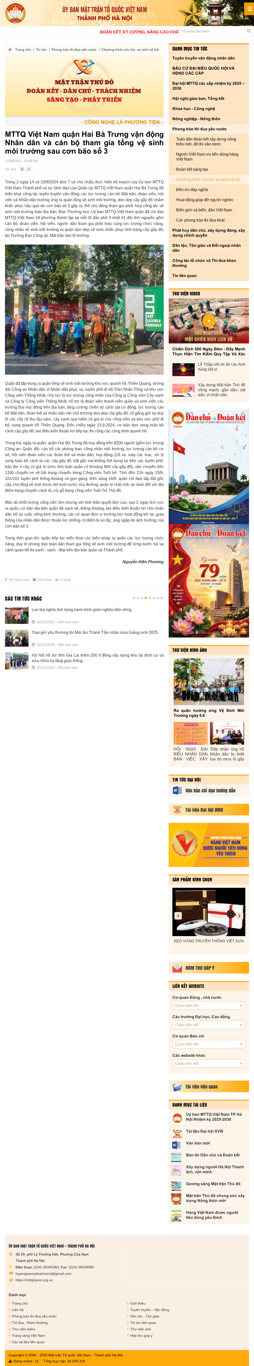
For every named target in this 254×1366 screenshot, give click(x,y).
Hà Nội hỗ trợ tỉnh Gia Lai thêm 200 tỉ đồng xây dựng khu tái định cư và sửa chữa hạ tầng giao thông (98, 658)
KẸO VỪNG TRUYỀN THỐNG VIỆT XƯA (209, 941)
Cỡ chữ (10, 169)
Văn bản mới (198, 1143)
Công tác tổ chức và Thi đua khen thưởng (204, 263)
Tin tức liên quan (143, 1323)
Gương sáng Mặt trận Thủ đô (213, 1184)
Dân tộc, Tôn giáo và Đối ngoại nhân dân (206, 247)
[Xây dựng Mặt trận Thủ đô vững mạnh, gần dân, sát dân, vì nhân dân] (183, 390)
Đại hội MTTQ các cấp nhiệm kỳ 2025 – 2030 (208, 85)
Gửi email (45, 580)
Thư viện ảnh (140, 1329)
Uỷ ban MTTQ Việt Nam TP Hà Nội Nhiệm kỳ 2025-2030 (214, 1116)
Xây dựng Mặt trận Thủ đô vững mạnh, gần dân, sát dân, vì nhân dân (221, 390)
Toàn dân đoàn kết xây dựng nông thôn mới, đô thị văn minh (206, 141)
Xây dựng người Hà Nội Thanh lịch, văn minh (215, 1169)
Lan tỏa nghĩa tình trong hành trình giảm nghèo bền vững (81, 610)
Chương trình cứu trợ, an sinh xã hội (130, 50)
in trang (65, 580)
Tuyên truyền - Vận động (149, 1310)
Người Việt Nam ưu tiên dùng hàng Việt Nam (207, 156)
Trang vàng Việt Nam (28, 1336)
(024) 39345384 (46, 1267)
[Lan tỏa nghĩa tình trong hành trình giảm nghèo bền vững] (17, 615)
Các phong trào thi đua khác (200, 220)
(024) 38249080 (81, 1267)
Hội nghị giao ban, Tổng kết (198, 98)
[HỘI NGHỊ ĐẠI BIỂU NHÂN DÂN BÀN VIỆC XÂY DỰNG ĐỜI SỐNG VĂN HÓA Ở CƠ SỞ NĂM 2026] (191, 733)
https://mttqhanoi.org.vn (34, 1280)
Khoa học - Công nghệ (193, 109)
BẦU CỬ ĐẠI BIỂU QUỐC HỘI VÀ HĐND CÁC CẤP (203, 70)
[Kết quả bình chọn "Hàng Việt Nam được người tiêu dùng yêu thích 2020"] (209, 845)
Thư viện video (186, 293)
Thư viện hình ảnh (189, 650)
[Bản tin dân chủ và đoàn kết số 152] (209, 467)
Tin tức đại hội (186, 779)
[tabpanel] (84, 641)
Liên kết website (188, 986)
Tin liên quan (184, 276)
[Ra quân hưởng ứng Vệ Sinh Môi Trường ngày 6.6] (209, 681)
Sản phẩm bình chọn (192, 879)
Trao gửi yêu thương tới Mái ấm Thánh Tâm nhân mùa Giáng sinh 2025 (95, 632)
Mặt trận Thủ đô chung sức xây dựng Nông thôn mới (215, 1198)
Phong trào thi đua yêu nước (74, 50)
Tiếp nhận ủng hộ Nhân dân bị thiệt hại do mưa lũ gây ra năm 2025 (227, 754)
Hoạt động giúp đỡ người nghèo (204, 200)
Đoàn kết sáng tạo (192, 169)
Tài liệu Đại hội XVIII (204, 1131)
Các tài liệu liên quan (28, 1342)
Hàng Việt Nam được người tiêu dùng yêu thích (212, 1215)
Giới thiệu (137, 1303)
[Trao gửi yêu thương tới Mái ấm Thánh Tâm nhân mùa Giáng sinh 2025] (17, 638)
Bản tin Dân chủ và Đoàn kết (213, 1155)
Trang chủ (23, 50)
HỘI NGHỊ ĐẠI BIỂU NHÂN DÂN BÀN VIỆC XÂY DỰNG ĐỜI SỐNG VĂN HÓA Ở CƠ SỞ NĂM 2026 (191, 754)
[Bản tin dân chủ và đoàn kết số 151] (209, 581)
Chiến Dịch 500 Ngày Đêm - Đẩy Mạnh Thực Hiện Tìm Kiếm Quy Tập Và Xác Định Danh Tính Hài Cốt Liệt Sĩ (208, 352)
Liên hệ (18, 1310)
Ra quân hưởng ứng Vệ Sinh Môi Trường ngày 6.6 (209, 713)
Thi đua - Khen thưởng (30, 1323)
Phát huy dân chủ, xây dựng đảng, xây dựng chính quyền (208, 232)
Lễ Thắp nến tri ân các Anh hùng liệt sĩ (221, 366)
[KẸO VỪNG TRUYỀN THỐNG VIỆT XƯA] (208, 912)
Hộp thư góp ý (141, 1336)
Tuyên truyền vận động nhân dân (203, 58)
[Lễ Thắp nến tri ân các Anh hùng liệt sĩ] (183, 369)
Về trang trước (19, 580)
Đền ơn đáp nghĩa (192, 190)
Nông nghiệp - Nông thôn (196, 119)
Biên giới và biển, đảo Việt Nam (204, 210)
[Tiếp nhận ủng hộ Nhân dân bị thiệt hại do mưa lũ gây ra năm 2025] (227, 733)
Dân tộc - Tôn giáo (144, 1316)
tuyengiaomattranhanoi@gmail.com (43, 1274)
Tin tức (41, 50)
